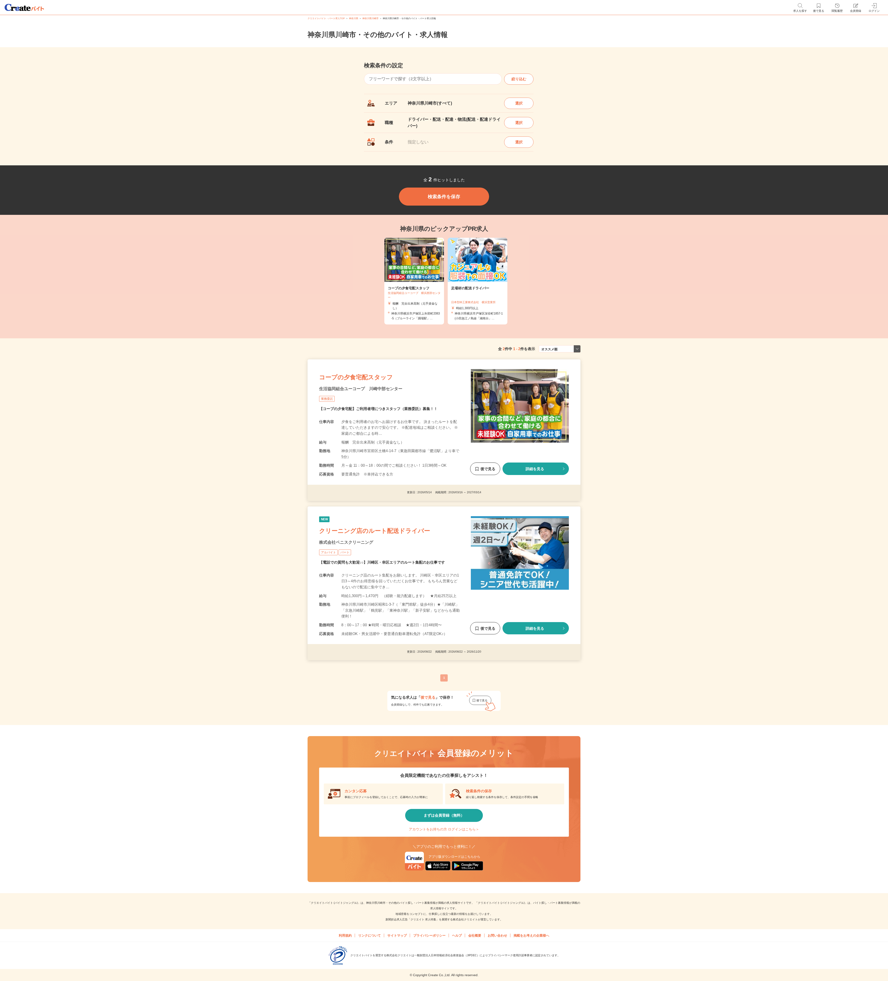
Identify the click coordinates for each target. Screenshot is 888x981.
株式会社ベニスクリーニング (346, 542)
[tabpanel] (414, 281)
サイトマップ (397, 935)
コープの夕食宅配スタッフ (356, 377)
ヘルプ (457, 935)
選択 (519, 103)
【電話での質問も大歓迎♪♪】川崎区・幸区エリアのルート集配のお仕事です (382, 563)
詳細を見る (535, 469)
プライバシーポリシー (429, 935)
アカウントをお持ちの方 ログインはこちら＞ (444, 829)
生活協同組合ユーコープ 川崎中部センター (360, 388)
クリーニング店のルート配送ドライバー (374, 530)
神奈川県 (353, 18)
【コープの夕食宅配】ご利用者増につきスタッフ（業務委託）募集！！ (378, 409)
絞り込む (519, 79)
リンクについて (369, 935)
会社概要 (474, 935)
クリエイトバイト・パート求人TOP (326, 18)
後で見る (488, 469)
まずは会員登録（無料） (444, 815)
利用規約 (345, 935)
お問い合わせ (497, 935)
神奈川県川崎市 (370, 18)
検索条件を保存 (444, 196)
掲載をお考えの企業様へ (531, 935)
